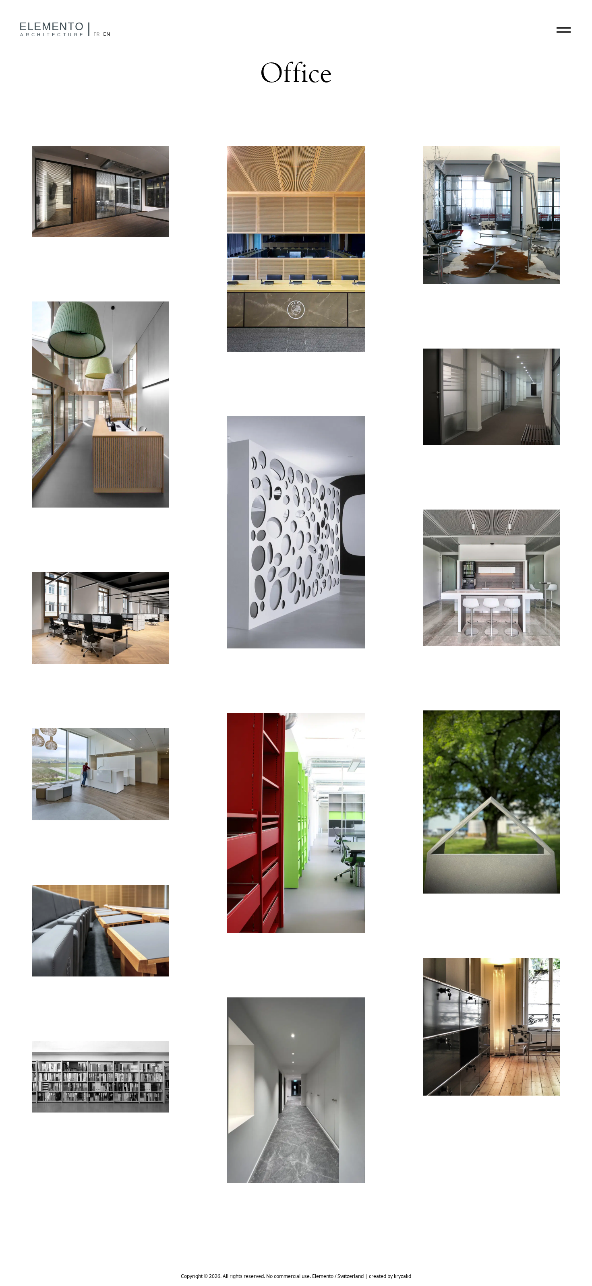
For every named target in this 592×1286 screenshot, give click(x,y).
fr (96, 34)
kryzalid (402, 1276)
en (106, 34)
